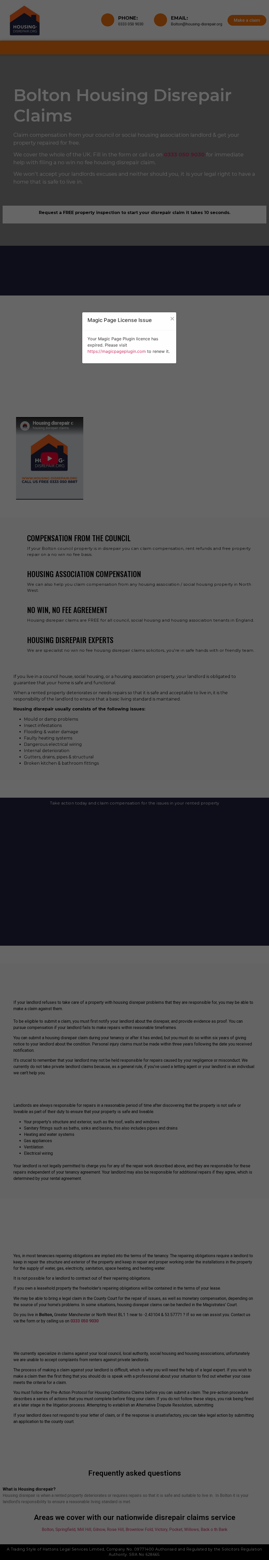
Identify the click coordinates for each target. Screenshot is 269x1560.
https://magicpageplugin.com (116, 351)
